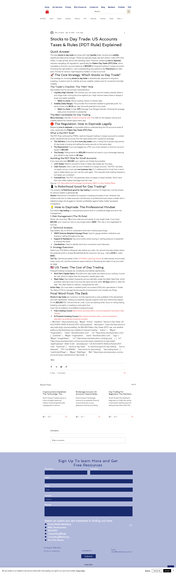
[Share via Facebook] (51, 367)
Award (59, 19)
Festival (77, 19)
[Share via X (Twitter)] (56, 367)
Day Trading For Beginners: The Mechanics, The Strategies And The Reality (121, 393)
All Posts (43, 19)
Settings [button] (147, 571)
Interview (93, 19)
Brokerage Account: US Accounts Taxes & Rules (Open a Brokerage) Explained (86, 393)
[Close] (173, 570)
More (119, 19)
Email (47, 477)
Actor (51, 19)
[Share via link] (66, 367)
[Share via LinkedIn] (61, 367)
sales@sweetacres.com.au (121, 552)
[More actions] (124, 32)
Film (85, 19)
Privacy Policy (88, 564)
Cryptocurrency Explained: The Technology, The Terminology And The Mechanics (54, 393)
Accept (167, 571)
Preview (102, 19)
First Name (49, 469)
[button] (47, 11)
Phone (47, 486)
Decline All (157, 571)
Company (48, 495)
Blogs (52, 360)
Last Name (94, 469)
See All (133, 384)
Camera (68, 19)
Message (48, 504)
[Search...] (129, 11)
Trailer (111, 19)
